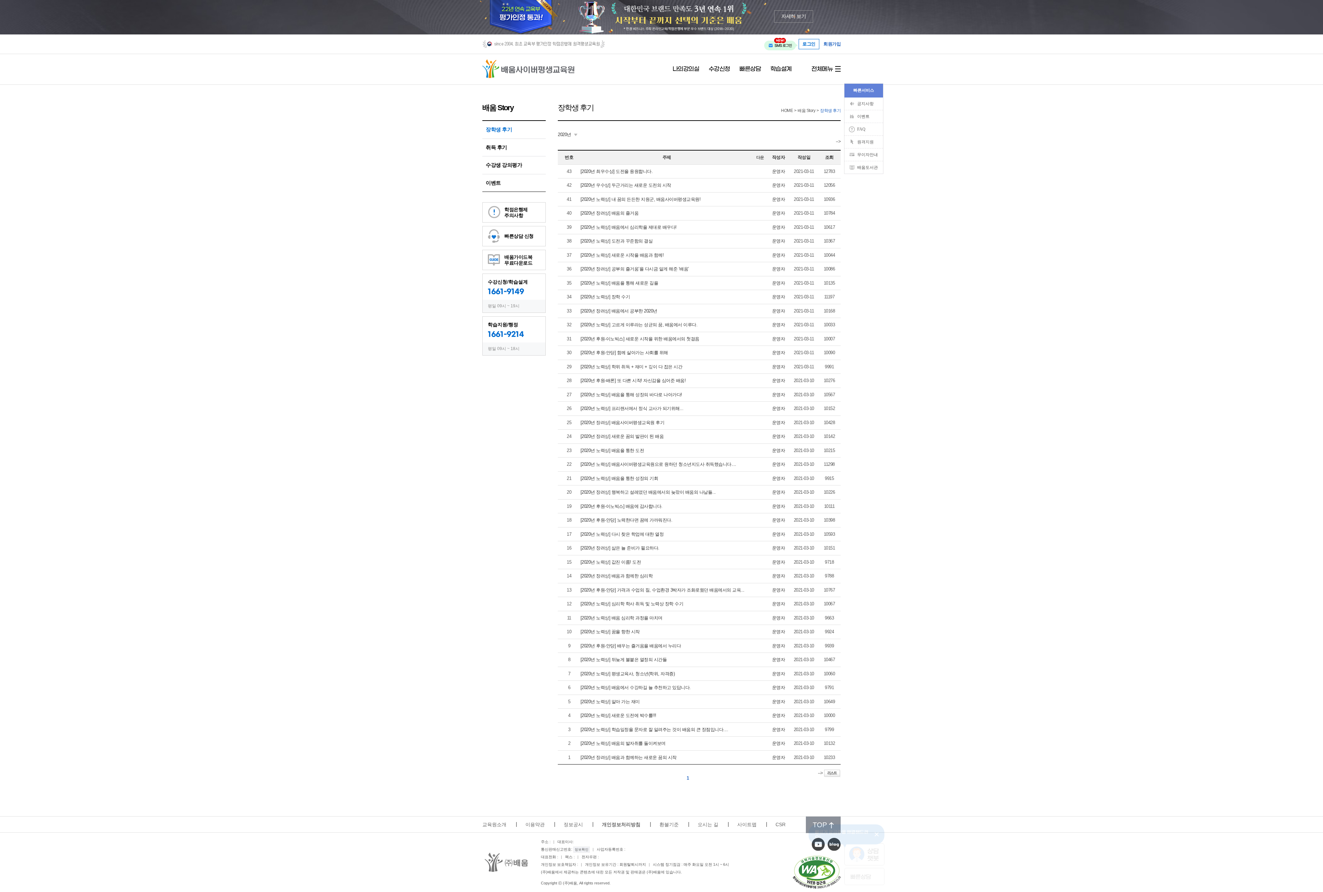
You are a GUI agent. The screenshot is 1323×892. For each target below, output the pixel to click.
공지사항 (865, 103)
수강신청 (719, 69)
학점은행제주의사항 (516, 212)
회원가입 (832, 44)
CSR (781, 824)
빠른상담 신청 (519, 236)
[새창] (817, 872)
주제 (667, 157)
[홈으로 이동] (528, 68)
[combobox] (567, 134)
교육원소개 (494, 824)
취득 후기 (496, 147)
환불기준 (669, 824)
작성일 (804, 157)
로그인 (809, 44)
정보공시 (573, 824)
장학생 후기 (499, 129)
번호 (569, 157)
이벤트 (493, 183)
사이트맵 (747, 824)
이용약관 (535, 824)
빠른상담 (750, 69)
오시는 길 (708, 824)
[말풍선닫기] (877, 834)
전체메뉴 (822, 69)
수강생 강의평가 (504, 165)
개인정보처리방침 (621, 824)
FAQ (861, 129)
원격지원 (865, 142)
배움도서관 (867, 167)
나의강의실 (686, 69)
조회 (829, 157)
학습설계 (781, 69)
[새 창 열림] (818, 844)
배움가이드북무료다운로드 (518, 260)
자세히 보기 (793, 16)
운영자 (778, 171)
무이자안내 (867, 154)
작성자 (778, 157)
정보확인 (581, 849)
